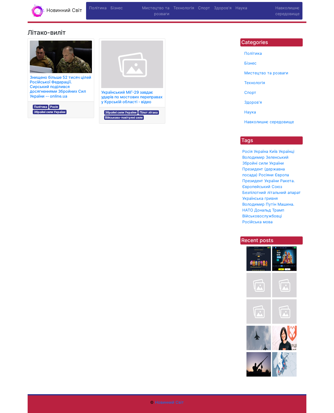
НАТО (247, 210)
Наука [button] (241, 7)
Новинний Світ (63, 10)
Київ (273, 151)
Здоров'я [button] (223, 7)
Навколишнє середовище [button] (287, 10)
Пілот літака (149, 112)
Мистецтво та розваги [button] (155, 10)
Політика (40, 107)
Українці (286, 151)
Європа (282, 174)
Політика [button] (98, 7)
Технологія (254, 82)
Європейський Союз (262, 186)
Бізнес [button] (117, 7)
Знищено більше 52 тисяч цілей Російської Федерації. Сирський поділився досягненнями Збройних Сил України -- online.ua (60, 87)
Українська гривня (260, 198)
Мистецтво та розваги (266, 72)
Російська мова (257, 221)
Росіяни (266, 174)
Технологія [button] (183, 7)
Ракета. (287, 180)
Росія (54, 107)
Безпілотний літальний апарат (271, 192)
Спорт (250, 92)
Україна (261, 151)
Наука (250, 112)
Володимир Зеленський (265, 157)
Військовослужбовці (262, 215)
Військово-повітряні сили (124, 117)
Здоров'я (253, 102)
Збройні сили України (49, 112)
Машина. (286, 204)
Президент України (260, 180)
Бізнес (250, 63)
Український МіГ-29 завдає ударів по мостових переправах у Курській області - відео (132, 97)
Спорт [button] (204, 7)
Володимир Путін (259, 204)
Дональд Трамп (269, 210)
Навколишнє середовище (269, 121)
